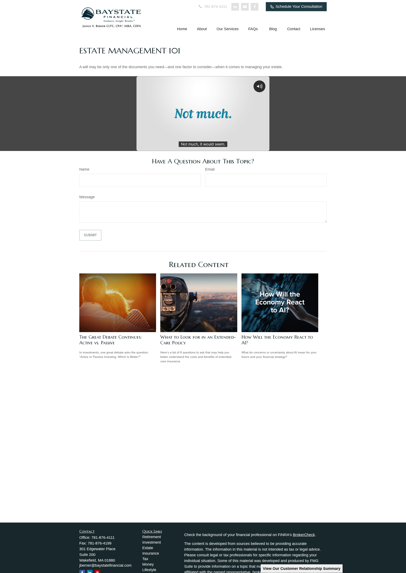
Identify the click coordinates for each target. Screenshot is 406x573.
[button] (182, 29)
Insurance (150, 553)
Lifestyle (149, 570)
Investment (151, 542)
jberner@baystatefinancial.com (105, 565)
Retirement (151, 537)
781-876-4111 (215, 6)
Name (84, 169)
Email (210, 169)
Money (148, 564)
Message (87, 197)
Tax (145, 559)
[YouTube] (245, 7)
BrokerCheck (304, 535)
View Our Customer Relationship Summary (301, 568)
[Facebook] (254, 7)
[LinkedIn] (235, 7)
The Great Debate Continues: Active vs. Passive (110, 340)
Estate (147, 548)
